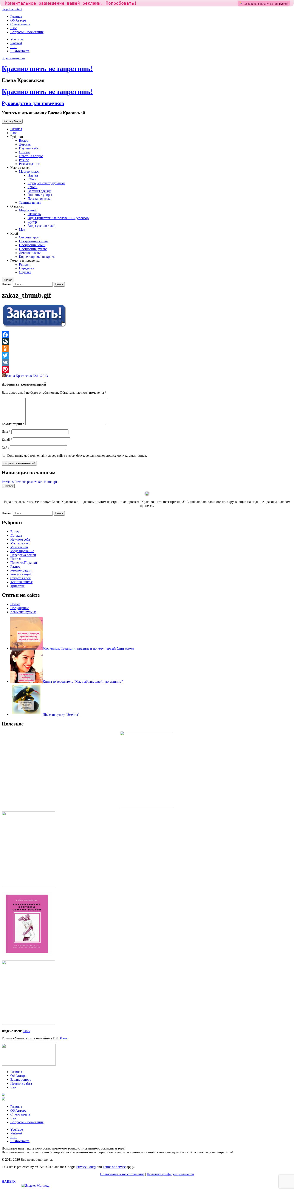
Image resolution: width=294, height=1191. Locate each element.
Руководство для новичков (33, 103)
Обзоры (24, 152)
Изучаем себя (29, 148)
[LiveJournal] (147, 341)
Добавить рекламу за (266, 3)
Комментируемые (23, 612)
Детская (25, 144)
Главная (16, 16)
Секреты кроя (29, 237)
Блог (13, 28)
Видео (23, 140)
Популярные (19, 608)
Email (7, 439)
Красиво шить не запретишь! (47, 68)
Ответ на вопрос (31, 156)
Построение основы (33, 241)
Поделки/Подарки (23, 562)
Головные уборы (40, 195)
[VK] (147, 362)
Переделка (26, 268)
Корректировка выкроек (37, 256)
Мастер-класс (29, 171)
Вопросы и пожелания (26, 32)
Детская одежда (39, 198)
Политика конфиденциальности (170, 1174)
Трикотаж (17, 586)
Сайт (5, 447)
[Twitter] (147, 355)
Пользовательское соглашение (122, 1174)
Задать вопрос (20, 1079)
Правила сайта (21, 1083)
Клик (26, 1031)
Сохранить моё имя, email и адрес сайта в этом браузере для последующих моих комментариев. (77, 455)
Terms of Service (114, 1167)
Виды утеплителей (41, 225)
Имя (6, 431)
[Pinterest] (147, 369)
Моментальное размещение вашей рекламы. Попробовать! (71, 3)
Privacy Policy (86, 1167)
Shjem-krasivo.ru (13, 58)
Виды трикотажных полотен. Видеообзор (58, 218)
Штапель (34, 214)
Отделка (25, 272)
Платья (33, 175)
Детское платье (30, 253)
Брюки (32, 187)
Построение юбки (32, 245)
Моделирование (22, 551)
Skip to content (12, 9)
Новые (15, 604)
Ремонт (24, 264)
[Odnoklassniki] (147, 348)
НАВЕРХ (9, 1181)
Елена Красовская (19, 376)
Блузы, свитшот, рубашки (46, 183)
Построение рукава (33, 249)
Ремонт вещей (20, 574)
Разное (24, 160)
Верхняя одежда (39, 191)
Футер (32, 222)
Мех (22, 229)
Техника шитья (30, 202)
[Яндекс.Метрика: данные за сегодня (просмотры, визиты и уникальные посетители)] (36, 1186)
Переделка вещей (23, 555)
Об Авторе (18, 20)
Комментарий (13, 424)
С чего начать (20, 24)
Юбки (32, 179)
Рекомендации (29, 164)
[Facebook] (147, 334)
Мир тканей (28, 210)
